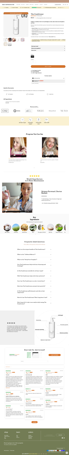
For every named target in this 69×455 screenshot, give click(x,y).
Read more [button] (8, 387)
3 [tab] (31, 234)
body (5, 438)
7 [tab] (35, 234)
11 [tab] (39, 234)
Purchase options (48, 75)
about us (17, 437)
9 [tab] (37, 234)
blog (17, 436)
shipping (29, 435)
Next (65, 228)
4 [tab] (32, 234)
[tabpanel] (18, 150)
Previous (3, 228)
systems (27, 4)
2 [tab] (30, 234)
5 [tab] (33, 234)
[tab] (48, 46)
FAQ (17, 435)
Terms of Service (6, 450)
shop (6, 432)
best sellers (6, 435)
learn (18, 432)
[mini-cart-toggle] (67, 4)
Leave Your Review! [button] (54, 354)
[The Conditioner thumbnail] (14, 40)
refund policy (30, 436)
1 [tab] (34, 167)
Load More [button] (34, 422)
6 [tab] (34, 234)
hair (5, 437)
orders (30, 432)
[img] (8, 370)
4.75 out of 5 (17, 354)
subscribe (60, 435)
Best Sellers (18, 4)
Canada (58, 4)
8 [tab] (36, 234)
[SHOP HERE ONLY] (33, 453)
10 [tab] (38, 234)
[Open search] (63, 4)
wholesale (30, 437)
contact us (30, 438)
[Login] (65, 4)
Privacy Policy (12, 450)
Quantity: (32, 59)
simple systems (7, 436)
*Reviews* (45, 4)
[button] (33, 15)
